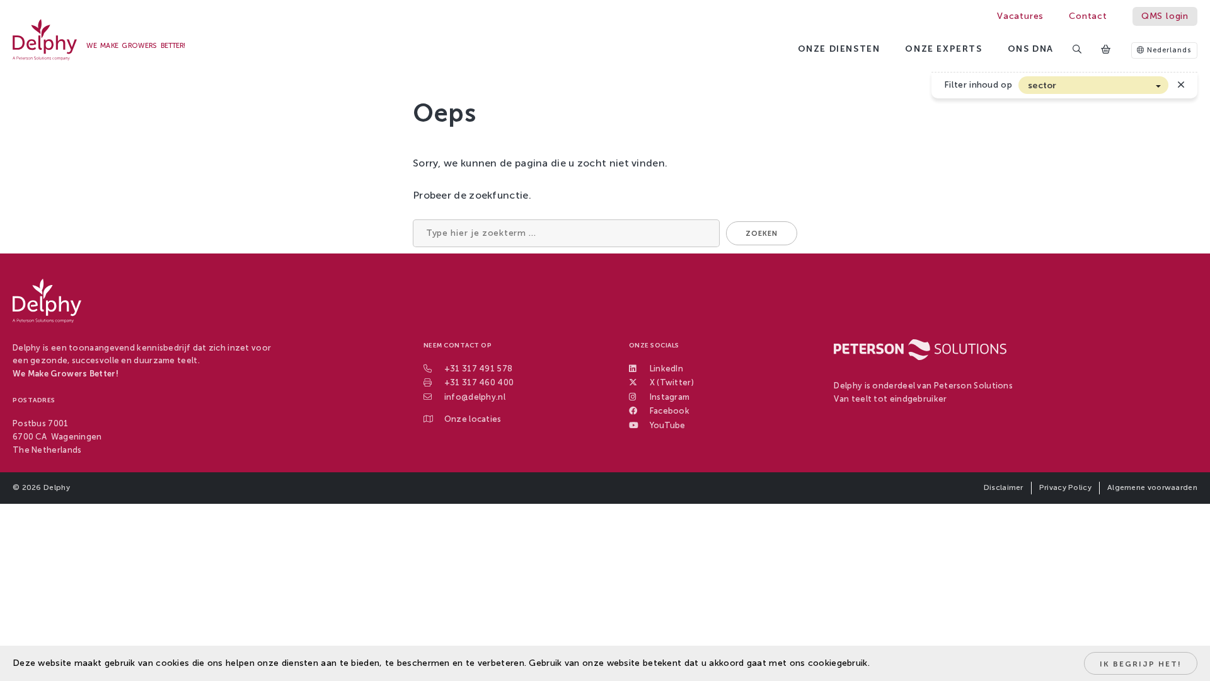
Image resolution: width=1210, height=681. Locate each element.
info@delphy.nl (474, 397)
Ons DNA (1031, 49)
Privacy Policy (1065, 487)
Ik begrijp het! (1141, 664)
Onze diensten (839, 49)
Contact (1088, 16)
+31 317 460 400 (479, 382)
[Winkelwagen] (1106, 49)
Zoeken (762, 234)
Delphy (56, 487)
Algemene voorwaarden (1152, 487)
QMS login (1165, 16)
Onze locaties (473, 419)
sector (1042, 85)
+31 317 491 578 (478, 368)
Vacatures (1020, 16)
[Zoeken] (1078, 50)
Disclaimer (1003, 487)
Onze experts (943, 49)
